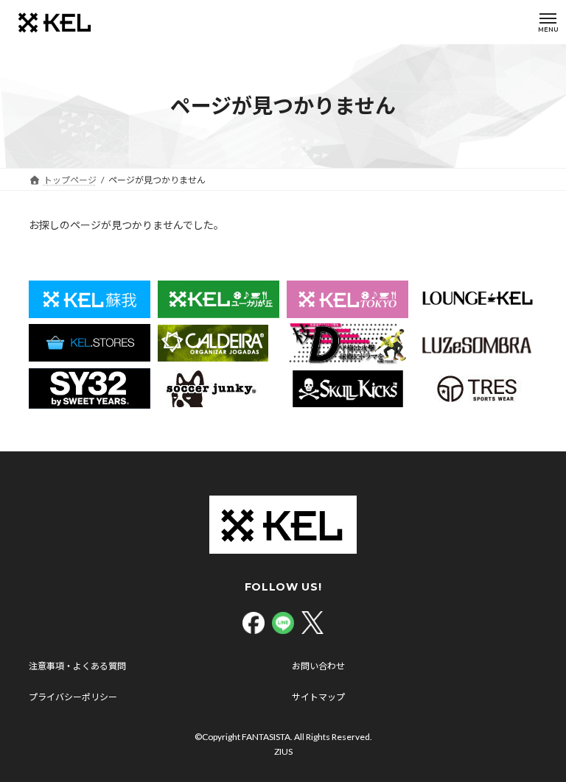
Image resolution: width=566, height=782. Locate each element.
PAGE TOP (539, 742)
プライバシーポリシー (73, 696)
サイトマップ (318, 696)
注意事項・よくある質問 (77, 666)
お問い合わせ (318, 666)
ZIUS (283, 751)
